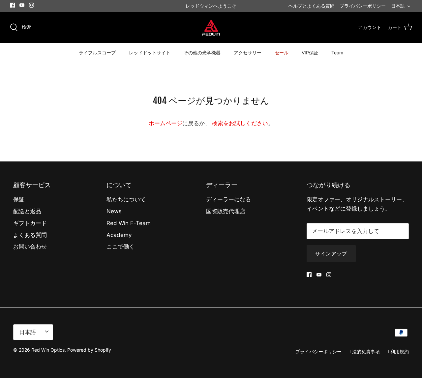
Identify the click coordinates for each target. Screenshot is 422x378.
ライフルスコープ (97, 52)
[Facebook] (12, 5)
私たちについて (126, 199)
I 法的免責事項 (364, 351)
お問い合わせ (30, 246)
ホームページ (165, 123)
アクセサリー (247, 52)
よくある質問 (30, 235)
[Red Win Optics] (211, 27)
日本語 (398, 6)
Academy (119, 235)
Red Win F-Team (128, 223)
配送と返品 (27, 211)
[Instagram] (31, 5)
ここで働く (120, 246)
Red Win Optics (48, 350)
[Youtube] (21, 5)
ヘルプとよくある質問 (311, 6)
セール (281, 52)
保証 (18, 199)
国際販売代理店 (225, 211)
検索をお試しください (240, 123)
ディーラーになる (228, 199)
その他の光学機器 (202, 52)
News (114, 211)
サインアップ (331, 253)
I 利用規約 (398, 351)
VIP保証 (310, 52)
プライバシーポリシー (363, 6)
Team (337, 52)
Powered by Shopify (89, 350)
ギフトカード (30, 223)
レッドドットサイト (149, 52)
